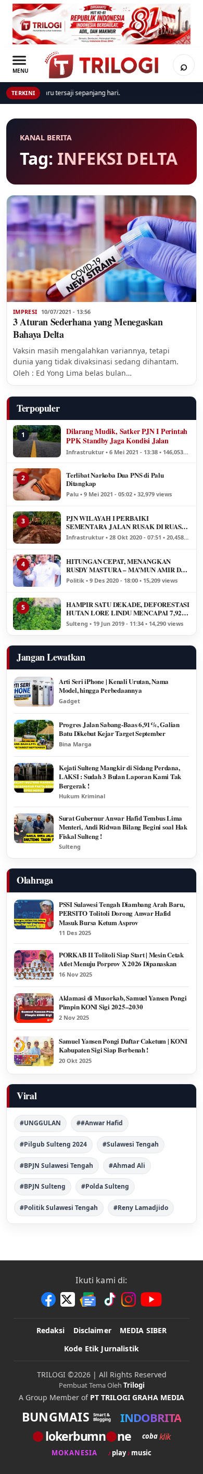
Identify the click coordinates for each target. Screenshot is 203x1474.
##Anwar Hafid (100, 1122)
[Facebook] (48, 1299)
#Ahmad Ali (127, 1165)
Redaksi (50, 1330)
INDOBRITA (150, 1417)
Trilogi (134, 1385)
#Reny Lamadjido (140, 1207)
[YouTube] (151, 1299)
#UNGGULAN (40, 1122)
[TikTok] (109, 1299)
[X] (67, 1299)
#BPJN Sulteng (43, 1186)
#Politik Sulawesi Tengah (59, 1207)
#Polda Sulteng (105, 1186)
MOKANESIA (74, 1453)
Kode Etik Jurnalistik (101, 1348)
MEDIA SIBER (143, 1330)
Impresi (25, 311)
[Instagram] (128, 1299)
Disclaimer (92, 1330)
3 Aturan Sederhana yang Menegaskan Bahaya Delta (88, 328)
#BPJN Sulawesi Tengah (56, 1165)
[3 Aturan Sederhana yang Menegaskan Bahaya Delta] (101, 248)
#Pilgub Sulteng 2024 (53, 1144)
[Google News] (88, 1299)
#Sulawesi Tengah (131, 1144)
